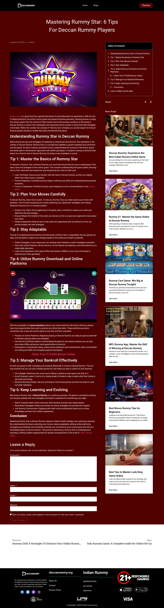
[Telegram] (28, 592)
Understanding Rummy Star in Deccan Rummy (130, 53)
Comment (15, 455)
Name (13, 486)
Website (13, 505)
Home (85, 5)
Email (13, 495)
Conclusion (118, 87)
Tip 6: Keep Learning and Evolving (124, 83)
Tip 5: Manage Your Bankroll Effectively (127, 79)
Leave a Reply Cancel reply (121, 91)
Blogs (96, 5)
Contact (52, 585)
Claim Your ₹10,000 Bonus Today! (53, 354)
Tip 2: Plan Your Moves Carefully (124, 61)
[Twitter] (33, 592)
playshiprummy (89, 581)
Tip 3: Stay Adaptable (119, 65)
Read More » (113, 171)
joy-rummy (87, 586)
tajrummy (87, 590)
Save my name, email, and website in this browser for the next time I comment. (48, 515)
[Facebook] (22, 592)
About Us (53, 581)
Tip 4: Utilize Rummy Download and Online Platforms (128, 70)
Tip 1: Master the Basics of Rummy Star (127, 57)
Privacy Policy (55, 590)
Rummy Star (15, 116)
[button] (149, 46)
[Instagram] (39, 592)
